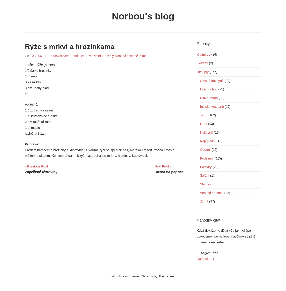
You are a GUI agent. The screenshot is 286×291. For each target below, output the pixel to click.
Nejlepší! (206, 132)
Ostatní (205, 150)
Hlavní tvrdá (61, 56)
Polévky (206, 167)
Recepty (108, 56)
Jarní (74, 56)
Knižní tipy (204, 54)
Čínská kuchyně (212, 81)
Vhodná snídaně (126, 56)
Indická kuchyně (212, 107)
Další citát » (205, 259)
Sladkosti (206, 184)
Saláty (204, 175)
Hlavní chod (208, 89)
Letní (82, 56)
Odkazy (202, 63)
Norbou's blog (143, 16)
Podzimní (94, 56)
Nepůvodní (208, 141)
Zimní (143, 56)
